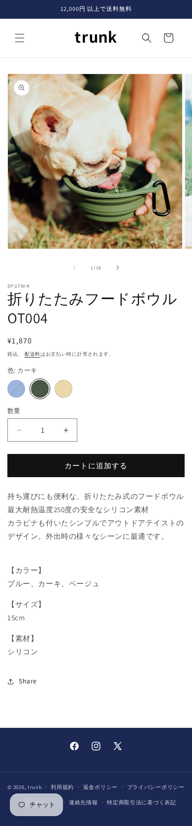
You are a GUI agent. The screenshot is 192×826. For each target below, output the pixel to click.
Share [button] (28, 680)
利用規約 (62, 787)
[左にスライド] (74, 267)
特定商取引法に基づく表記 (141, 802)
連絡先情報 (83, 802)
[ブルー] (16, 389)
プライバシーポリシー (156, 787)
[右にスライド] (117, 267)
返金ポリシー (100, 787)
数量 (14, 411)
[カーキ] (40, 389)
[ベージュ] (63, 389)
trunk (35, 787)
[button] (20, 38)
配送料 (32, 354)
